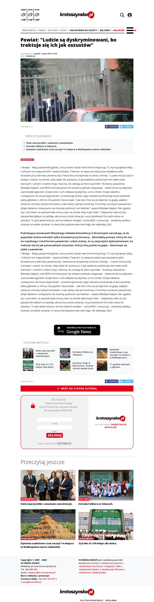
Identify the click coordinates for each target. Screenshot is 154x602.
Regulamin (111, 600)
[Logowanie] (129, 15)
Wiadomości (27, 160)
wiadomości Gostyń (89, 563)
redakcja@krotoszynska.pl (41, 572)
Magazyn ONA (112, 566)
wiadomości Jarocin (112, 563)
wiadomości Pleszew (112, 569)
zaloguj (55, 435)
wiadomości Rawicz (89, 569)
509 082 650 (31, 569)
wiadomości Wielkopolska (92, 572)
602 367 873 (49, 578)
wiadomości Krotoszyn (91, 566)
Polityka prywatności (91, 600)
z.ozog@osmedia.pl (31, 582)
